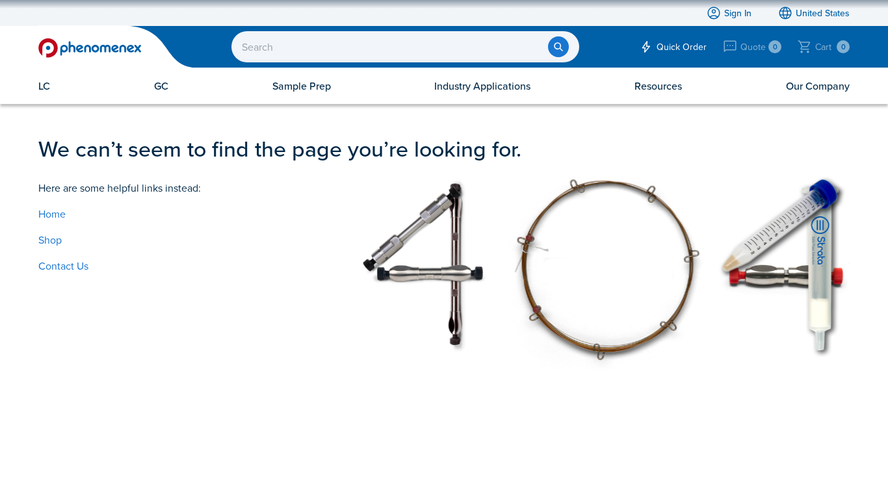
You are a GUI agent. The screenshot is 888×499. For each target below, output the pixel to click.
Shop (50, 240)
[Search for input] (558, 46)
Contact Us (63, 266)
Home (52, 214)
